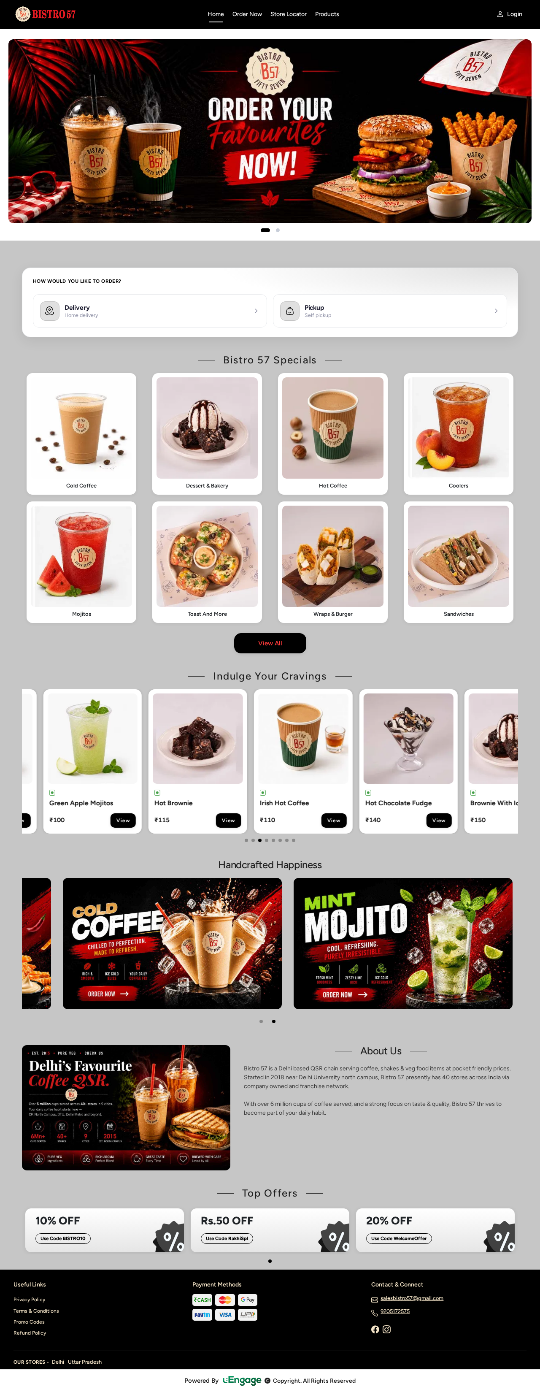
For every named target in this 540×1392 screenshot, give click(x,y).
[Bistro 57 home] (105, 14)
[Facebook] (375, 1330)
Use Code (63, 1238)
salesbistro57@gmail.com (412, 1298)
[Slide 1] (265, 230)
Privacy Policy (29, 1300)
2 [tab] (253, 840)
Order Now (247, 14)
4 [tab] (266, 840)
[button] (81, 434)
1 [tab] (246, 840)
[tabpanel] (78, 761)
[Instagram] (386, 1330)
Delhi (58, 1362)
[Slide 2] (278, 230)
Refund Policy (30, 1333)
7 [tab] (287, 840)
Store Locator (288, 14)
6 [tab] (280, 840)
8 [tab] (293, 840)
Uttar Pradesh (85, 1362)
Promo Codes (29, 1322)
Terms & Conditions (36, 1311)
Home (216, 14)
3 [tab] (260, 840)
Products (327, 14)
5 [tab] (273, 840)
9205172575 (395, 1311)
